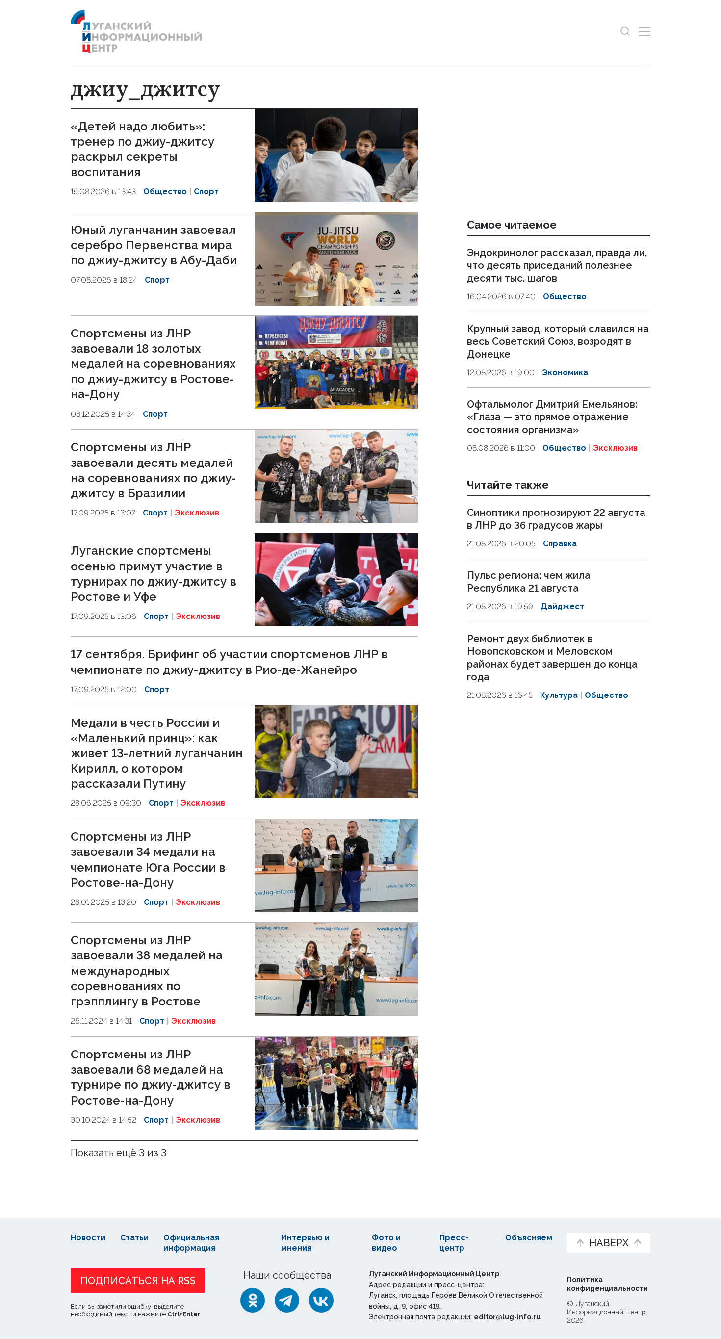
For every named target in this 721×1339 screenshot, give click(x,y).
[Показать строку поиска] (625, 31)
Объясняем (528, 1237)
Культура (559, 695)
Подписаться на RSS (138, 1281)
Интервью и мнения (305, 1243)
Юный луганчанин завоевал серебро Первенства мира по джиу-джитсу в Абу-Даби (154, 245)
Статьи (134, 1237)
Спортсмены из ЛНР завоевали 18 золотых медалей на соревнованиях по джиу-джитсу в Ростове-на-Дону (153, 364)
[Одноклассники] (252, 1300)
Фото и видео (386, 1243)
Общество (165, 191)
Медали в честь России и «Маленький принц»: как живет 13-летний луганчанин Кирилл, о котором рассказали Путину (157, 753)
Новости (88, 1237)
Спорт (206, 191)
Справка (560, 543)
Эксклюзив (197, 512)
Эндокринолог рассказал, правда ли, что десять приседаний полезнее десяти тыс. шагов (557, 265)
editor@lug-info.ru (507, 1317)
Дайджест (562, 606)
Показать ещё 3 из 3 (119, 1153)
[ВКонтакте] (321, 1300)
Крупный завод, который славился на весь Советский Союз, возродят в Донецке (558, 341)
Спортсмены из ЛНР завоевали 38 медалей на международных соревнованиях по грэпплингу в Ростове (147, 970)
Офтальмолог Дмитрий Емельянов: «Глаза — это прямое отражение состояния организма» (552, 417)
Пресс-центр (454, 1243)
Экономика (565, 372)
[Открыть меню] (644, 31)
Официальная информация (191, 1243)
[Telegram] (287, 1300)
